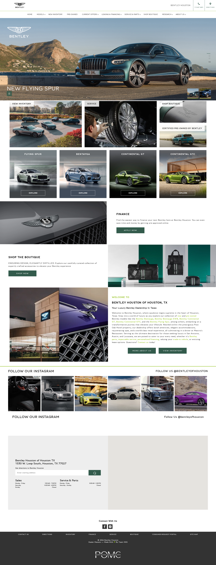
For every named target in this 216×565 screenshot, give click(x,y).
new (179, 316)
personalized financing (148, 339)
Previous (193, 93)
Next (205, 93)
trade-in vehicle (180, 339)
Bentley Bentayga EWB (166, 319)
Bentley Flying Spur (160, 322)
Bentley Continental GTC (128, 322)
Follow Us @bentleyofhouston (182, 371)
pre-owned (191, 316)
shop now (22, 273)
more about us (141, 351)
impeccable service (127, 339)
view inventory (172, 351)
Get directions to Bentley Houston (29, 468)
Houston (180, 5)
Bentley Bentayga (144, 319)
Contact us (143, 342)
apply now (130, 230)
